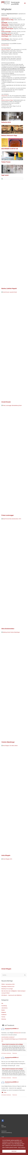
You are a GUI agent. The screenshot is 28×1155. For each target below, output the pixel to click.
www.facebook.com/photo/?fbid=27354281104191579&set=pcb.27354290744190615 (14, 1039)
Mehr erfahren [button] (21, 1147)
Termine (3, 1016)
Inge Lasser (5, 175)
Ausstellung (4, 1005)
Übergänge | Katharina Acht (7, 986)
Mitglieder (3, 1012)
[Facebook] (3, 1121)
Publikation (3, 1014)
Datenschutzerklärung (6, 1132)
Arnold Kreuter (6, 402)
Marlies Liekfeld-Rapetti (9, 288)
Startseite (3, 1126)
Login (2, 1136)
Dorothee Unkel (5, 45)
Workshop (3, 1019)
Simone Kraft (4, 95)
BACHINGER (4, 22)
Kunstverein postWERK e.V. (12, 1028)
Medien (3, 1010)
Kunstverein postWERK (15, 3)
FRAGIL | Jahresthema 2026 (8, 984)
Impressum (4, 1131)
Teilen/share (14, 1053)
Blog (2, 1125)
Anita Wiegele (5, 855)
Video (5, 1092)
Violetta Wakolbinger (8, 742)
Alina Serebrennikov (6, 49)
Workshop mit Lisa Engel (7, 988)
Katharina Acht (6, 122)
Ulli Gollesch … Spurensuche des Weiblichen (11, 995)
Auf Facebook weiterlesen (6, 1053)
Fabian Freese (5, 162)
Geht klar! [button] (14, 1151)
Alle (2, 1003)
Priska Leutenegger (7, 515)
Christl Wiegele (6, 969)
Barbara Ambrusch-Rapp (7, 100)
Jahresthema (4, 1007)
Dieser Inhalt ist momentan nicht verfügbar (12, 1044)
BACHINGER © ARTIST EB (9, 148)
